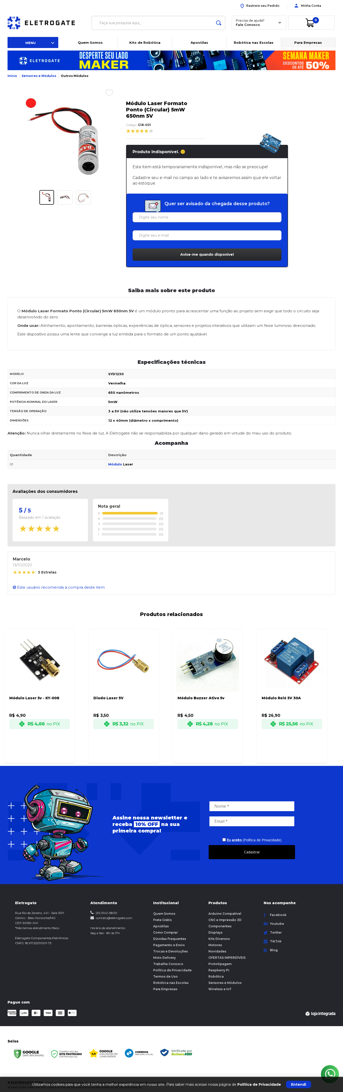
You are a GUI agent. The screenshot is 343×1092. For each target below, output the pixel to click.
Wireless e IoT (220, 989)
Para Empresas (308, 42)
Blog (274, 950)
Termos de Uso (165, 976)
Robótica (216, 976)
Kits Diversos (219, 939)
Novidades (217, 951)
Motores (215, 945)
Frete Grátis (162, 920)
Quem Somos (90, 42)
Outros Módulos (74, 76)
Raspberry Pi (218, 970)
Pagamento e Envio (169, 945)
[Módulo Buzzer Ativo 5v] (208, 689)
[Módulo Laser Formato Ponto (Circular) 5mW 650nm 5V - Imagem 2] (65, 197)
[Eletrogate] (45, 23)
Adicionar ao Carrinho (45, 755)
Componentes (220, 926)
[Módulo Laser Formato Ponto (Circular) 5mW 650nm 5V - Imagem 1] (46, 197)
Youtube (277, 924)
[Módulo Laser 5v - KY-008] (39, 689)
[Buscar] (218, 23)
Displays (215, 932)
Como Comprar (165, 932)
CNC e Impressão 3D (225, 920)
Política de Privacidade (172, 970)
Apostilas (199, 42)
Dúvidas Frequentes (169, 939)
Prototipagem (220, 964)
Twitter (276, 932)
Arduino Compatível (224, 913)
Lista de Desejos (105, 92)
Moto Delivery (164, 957)
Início (12, 76)
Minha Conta (311, 6)
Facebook (278, 915)
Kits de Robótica (144, 42)
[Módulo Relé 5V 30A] (292, 689)
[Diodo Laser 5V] (123, 689)
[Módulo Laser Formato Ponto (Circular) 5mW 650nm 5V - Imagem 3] (83, 197)
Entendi (298, 1084)
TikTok (275, 941)
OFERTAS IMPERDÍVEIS (227, 957)
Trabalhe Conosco (168, 964)
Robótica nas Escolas (253, 42)
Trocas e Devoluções (170, 951)
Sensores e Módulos (39, 76)
